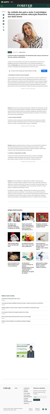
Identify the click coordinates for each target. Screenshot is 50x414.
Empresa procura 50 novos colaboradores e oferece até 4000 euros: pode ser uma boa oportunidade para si (28, 226)
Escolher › (44, 70)
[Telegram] (3, 30)
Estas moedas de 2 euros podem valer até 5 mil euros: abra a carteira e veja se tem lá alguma (42, 246)
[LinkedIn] (3, 21)
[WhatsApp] (3, 18)
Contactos (26, 403)
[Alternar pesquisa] (48, 6)
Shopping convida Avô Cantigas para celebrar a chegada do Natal (42, 225)
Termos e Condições (31, 409)
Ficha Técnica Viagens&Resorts (28, 396)
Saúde (16, 388)
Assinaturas (27, 388)
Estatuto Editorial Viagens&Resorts (28, 400)
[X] (3, 27)
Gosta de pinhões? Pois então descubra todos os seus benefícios (13, 264)
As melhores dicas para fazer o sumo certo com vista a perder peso (28, 245)
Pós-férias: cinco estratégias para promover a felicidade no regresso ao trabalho (14, 226)
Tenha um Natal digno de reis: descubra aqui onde (13, 245)
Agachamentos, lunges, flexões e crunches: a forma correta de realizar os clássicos (42, 265)
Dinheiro (10, 52)
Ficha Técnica (27, 393)
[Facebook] (3, 15)
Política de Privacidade (37, 409)
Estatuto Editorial (26, 390)
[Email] (3, 24)
